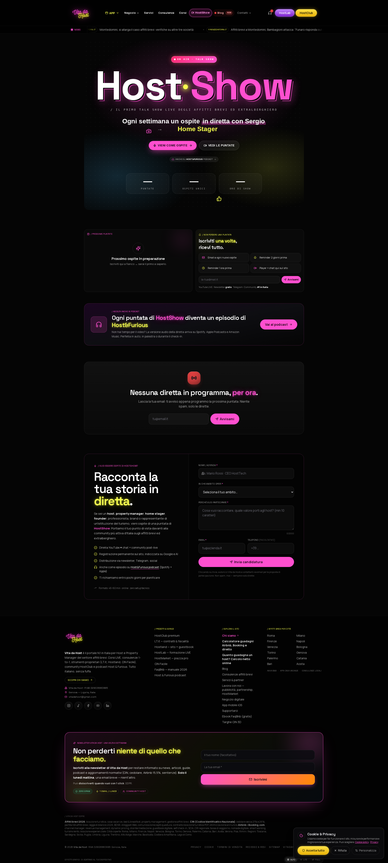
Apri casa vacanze (289, 670)
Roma (271, 635)
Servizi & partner (233, 680)
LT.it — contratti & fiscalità (172, 641)
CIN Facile (161, 664)
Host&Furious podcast (145, 567)
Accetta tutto (315, 850)
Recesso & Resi (256, 847)
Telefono (261, 540)
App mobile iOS (232, 705)
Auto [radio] (292, 859)
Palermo (272, 658)
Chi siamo (229, 635)
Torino (271, 652)
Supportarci (230, 711)
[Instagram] (69, 706)
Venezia (272, 647)
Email (202, 540)
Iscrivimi (260, 779)
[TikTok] (78, 706)
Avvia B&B (271, 670)
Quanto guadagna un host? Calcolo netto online (237, 659)
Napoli (300, 641)
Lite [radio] (305, 859)
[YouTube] (98, 706)
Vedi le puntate (221, 145)
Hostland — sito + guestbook (174, 647)
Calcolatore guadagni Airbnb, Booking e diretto (238, 645)
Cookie (209, 847)
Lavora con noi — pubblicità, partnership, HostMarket (237, 690)
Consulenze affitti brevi (237, 674)
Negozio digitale (233, 699)
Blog (225, 669)
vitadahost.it (292, 847)
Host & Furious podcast (170, 675)
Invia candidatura (248, 562)
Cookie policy (362, 842)
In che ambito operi (210, 483)
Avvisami (293, 279)
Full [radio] (317, 859)
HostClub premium (167, 635)
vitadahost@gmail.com (82, 696)
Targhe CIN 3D (231, 722)
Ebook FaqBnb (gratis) (237, 716)
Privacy (196, 847)
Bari (269, 664)
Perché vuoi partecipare (213, 502)
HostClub (306, 13)
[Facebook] (88, 706)
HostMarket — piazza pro (171, 658)
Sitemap (274, 847)
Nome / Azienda (207, 465)
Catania (301, 658)
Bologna (301, 647)
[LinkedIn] (107, 706)
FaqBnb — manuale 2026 (171, 669)
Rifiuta (342, 850)
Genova (301, 652)
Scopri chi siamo (78, 680)
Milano (300, 635)
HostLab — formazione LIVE (173, 652)
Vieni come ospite (173, 145)
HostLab (284, 13)
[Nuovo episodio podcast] (270, 13)
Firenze (272, 641)
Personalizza (367, 850)
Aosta (300, 664)
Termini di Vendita (229, 847)
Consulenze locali (311, 670)
